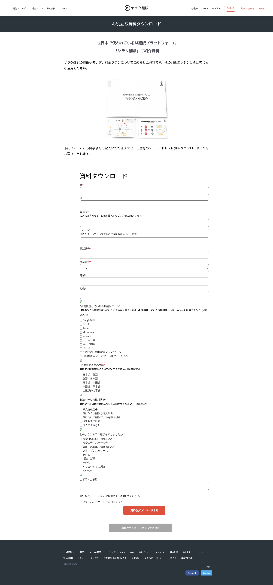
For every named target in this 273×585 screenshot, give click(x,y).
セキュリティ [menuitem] (159, 552)
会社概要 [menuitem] (94, 558)
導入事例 (50, 8)
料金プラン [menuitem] (143, 552)
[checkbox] (144, 338)
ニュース (63, 8)
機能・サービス (20, 8)
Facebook (192, 573)
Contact (230, 8)
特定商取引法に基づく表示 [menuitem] (115, 558)
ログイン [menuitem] (262, 8)
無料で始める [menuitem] (247, 8)
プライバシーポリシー (96, 496)
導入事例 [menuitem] (186, 552)
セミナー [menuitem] (216, 8)
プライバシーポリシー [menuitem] (153, 558)
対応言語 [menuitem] (174, 552)
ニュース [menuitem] (199, 552)
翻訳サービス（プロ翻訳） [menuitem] (91, 552)
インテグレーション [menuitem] (116, 552)
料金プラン (37, 8)
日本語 (207, 566)
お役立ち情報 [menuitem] (67, 558)
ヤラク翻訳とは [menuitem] (68, 552)
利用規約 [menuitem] (135, 558)
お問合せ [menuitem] (172, 558)
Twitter (206, 573)
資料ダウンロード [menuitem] (199, 8)
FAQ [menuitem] (132, 552)
